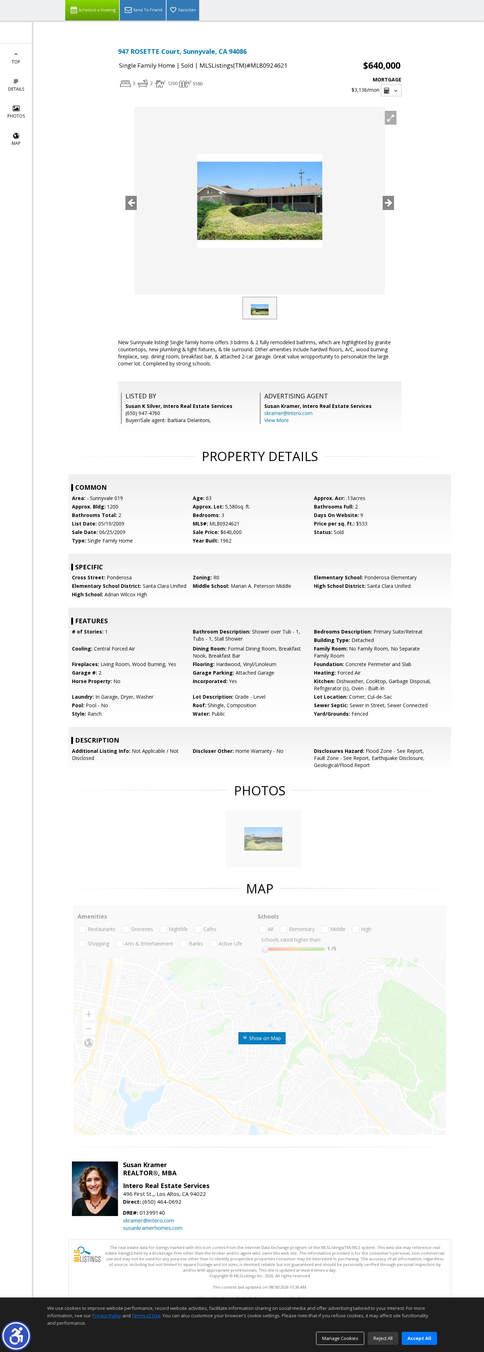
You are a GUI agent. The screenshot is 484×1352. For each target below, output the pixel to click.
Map (16, 143)
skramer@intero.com (288, 413)
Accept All (419, 1338)
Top (16, 62)
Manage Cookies (340, 1338)
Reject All (383, 1338)
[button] (16, 1336)
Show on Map (264, 1038)
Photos (16, 116)
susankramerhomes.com (152, 1227)
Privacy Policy (106, 1315)
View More (276, 420)
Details (16, 89)
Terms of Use (146, 1315)
